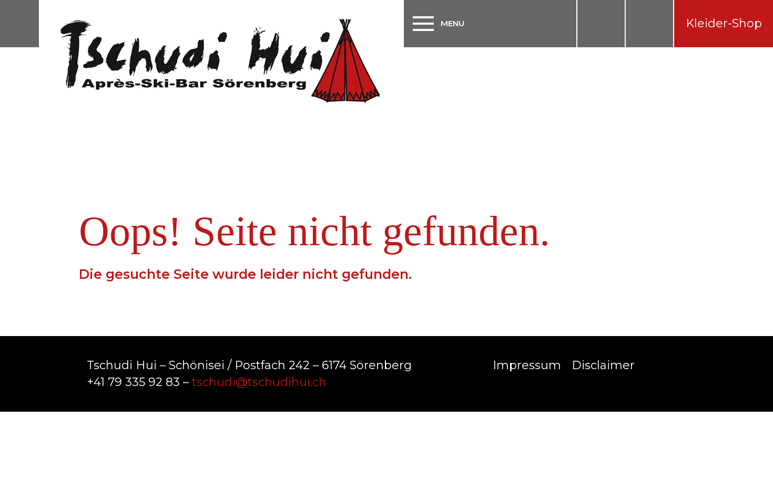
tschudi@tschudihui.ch (259, 382)
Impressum (527, 365)
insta (601, 23)
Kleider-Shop (724, 23)
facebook (649, 23)
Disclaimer (603, 365)
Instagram (678, 364)
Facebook (652, 364)
